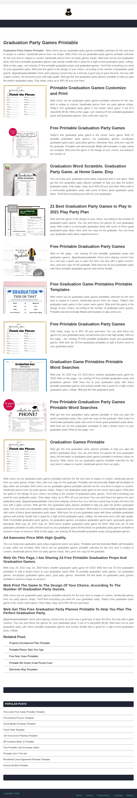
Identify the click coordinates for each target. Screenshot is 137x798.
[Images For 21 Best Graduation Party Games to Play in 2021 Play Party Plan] (25, 219)
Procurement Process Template (18, 718)
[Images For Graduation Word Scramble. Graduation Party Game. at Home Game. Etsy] (25, 179)
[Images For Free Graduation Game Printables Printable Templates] (25, 297)
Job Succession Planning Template (20, 735)
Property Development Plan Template (29, 643)
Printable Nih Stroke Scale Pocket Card (30, 662)
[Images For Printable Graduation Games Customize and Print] (25, 101)
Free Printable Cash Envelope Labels (21, 747)
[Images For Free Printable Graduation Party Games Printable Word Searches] (25, 415)
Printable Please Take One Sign (26, 649)
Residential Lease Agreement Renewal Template (26, 759)
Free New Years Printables (23, 656)
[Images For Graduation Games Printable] (25, 455)
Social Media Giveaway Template (19, 724)
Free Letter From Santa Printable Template (24, 712)
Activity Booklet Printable (15, 765)
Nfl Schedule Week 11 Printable (18, 741)
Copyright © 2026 (11, 793)
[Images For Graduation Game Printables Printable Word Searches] (25, 375)
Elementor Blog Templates (23, 669)
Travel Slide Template (13, 730)
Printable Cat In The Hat (15, 753)
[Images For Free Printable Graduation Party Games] (25, 141)
